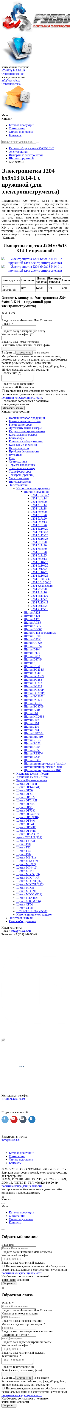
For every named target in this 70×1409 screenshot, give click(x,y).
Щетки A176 (32, 619)
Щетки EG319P (34, 689)
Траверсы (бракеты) (21, 475)
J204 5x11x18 (39, 532)
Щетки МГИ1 (25, 870)
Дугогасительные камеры (25, 428)
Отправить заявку (13, 408)
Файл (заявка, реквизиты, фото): (22, 1370)
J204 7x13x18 (39, 602)
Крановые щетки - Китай (32, 777)
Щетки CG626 (33, 642)
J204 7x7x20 (39, 589)
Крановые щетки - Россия (32, 773)
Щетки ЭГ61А (25, 797)
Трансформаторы (20, 471)
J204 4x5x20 (39, 501)
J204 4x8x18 (39, 508)
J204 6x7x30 (39, 548)
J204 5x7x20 (39, 518)
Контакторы (16, 438)
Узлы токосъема (19, 478)
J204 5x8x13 (39, 521)
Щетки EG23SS (34, 669)
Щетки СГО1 (24, 904)
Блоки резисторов (20, 424)
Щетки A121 (32, 615)
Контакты (15, 135)
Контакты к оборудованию (26, 441)
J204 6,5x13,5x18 (42, 585)
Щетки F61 (31, 713)
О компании (17, 128)
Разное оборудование (22, 921)
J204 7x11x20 (39, 595)
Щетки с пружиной (36, 491)
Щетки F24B (32, 709)
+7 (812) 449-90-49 (13, 70)
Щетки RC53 (32, 740)
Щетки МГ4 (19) (26, 867)
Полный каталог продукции (27, 417)
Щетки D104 (32, 649)
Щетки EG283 (33, 679)
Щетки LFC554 (33, 733)
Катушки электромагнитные (27, 431)
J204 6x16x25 (39, 575)
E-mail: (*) (7, 323)
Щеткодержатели (20, 481)
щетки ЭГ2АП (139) (29, 837)
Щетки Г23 (23, 850)
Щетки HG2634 (34, 716)
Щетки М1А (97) (27, 860)
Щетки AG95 (32, 626)
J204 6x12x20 (39, 568)
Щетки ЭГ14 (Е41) (28, 787)
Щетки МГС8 (25, 887)
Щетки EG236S (34, 676)
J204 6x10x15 (39, 562)
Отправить (9, 1283)
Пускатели (16, 454)
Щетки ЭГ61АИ (26, 800)
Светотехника (18, 461)
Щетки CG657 (33, 646)
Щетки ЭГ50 (24, 790)
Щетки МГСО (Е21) (29, 894)
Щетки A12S (32, 612)
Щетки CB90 (32, 636)
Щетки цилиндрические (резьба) (45, 763)
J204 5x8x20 (39, 525)
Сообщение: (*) (11, 373)
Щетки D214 (32, 656)
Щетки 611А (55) (27, 897)
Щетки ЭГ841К (26, 830)
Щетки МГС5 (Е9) (28, 874)
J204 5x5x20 (39, 511)
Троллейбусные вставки (31, 780)
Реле (12, 458)
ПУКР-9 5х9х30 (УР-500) (32, 911)
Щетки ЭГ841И (26, 827)
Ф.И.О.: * (7, 1302)
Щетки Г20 (23, 844)
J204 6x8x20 (39, 552)
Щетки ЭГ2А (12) (27, 834)
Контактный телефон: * (16, 1345)
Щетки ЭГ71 (24, 807)
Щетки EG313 (33, 683)
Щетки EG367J (33, 696)
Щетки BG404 (33, 629)
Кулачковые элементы (23, 444)
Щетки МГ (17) (26, 864)
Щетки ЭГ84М (25, 820)
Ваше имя (7, 1244)
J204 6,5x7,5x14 (41, 582)
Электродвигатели (21, 917)
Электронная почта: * (15, 1334)
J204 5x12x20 (39, 535)
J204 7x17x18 (39, 609)
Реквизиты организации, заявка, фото (25, 345)
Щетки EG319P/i (34, 693)
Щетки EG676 (33, 703)
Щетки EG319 (33, 686)
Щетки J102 (31, 719)
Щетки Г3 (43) (25, 840)
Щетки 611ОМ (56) (28, 901)
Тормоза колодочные (22, 464)
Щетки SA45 (32, 756)
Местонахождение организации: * (23, 1324)
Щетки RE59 (32, 750)
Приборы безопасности (24, 451)
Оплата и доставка (21, 131)
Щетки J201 (31, 726)
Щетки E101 (32, 662)
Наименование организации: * (21, 1313)
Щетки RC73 (32, 743)
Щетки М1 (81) (26, 857)
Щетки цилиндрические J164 (42, 770)
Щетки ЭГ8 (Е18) (27, 817)
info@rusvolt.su (10, 80)
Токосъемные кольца (22, 468)
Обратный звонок (12, 73)
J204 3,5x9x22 (40, 495)
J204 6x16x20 (39, 572)
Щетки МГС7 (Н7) (28, 877)
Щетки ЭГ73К (25, 810)
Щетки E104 (32, 666)
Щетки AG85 (32, 622)
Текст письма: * (11, 1356)
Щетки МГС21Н (27, 891)
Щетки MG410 (33, 736)
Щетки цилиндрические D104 (43, 766)
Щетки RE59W (33, 753)
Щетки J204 (31, 730)
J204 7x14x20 (39, 605)
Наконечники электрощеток (34, 914)
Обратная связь (11, 83)
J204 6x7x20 (39, 545)
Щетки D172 (32, 652)
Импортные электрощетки (33, 488)
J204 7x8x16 (39, 592)
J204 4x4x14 (39, 498)
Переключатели (19, 448)
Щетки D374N (33, 659)
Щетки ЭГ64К (25, 803)
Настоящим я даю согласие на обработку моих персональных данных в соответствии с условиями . (34, 394)
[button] (35, 115)
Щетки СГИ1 (24, 907)
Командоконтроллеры (23, 434)
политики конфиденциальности (21, 397)
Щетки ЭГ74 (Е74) (28, 813)
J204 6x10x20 (39, 565)
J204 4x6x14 (39, 505)
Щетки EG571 (33, 699)
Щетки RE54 (32, 746)
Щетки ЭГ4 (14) (26, 783)
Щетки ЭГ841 (25, 823)
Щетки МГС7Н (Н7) (29, 881)
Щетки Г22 (23, 847)
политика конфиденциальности (21, 1186)
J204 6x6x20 (39, 542)
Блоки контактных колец (25, 421)
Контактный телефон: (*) (17, 334)
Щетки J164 (31, 723)
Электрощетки (18, 485)
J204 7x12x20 (39, 599)
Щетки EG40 (32, 672)
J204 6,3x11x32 (40, 579)
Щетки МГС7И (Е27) (29, 884)
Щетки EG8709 (33, 706)
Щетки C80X (32, 639)
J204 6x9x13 (39, 558)
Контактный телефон (15, 1255)
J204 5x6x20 (39, 515)
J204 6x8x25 (39, 555)
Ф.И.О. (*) (8, 313)
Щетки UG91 (32, 760)
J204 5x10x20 (39, 528)
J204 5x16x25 (39, 538)
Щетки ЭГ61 (24, 793)
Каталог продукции (21, 125)
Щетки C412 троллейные (40, 632)
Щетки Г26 (23, 854)
